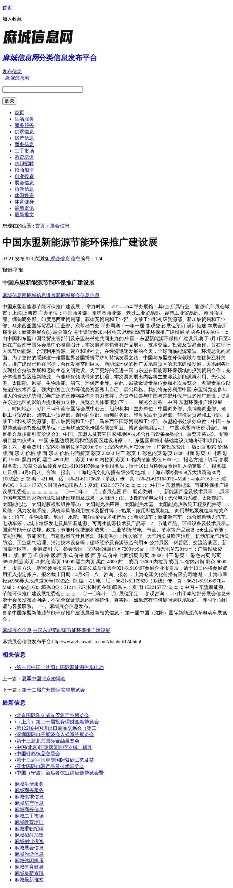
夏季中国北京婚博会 (44, 678)
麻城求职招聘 (29, 828)
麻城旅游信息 (29, 854)
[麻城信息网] (40, 43)
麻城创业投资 (29, 841)
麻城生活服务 (29, 784)
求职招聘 (24, 163)
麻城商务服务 (29, 790)
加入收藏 (12, 19)
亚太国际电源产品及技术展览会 (49, 766)
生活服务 (24, 118)
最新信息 (13, 702)
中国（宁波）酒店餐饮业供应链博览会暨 (59, 772)
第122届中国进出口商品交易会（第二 (55, 728)
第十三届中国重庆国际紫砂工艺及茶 (54, 760)
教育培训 (24, 157)
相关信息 (13, 654)
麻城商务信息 (29, 809)
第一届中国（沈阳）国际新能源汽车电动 (59, 667)
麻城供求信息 (29, 796)
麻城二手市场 (29, 815)
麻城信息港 (39, 295)
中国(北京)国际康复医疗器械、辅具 (53, 747)
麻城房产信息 (29, 803)
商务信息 (24, 144)
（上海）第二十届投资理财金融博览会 (57, 721)
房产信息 (24, 138)
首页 (7, 7)
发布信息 (12, 71)
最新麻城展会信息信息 (75, 295)
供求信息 (24, 131)
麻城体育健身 (29, 866)
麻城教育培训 (29, 822)
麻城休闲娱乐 (29, 860)
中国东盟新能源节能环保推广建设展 (71, 630)
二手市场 (24, 150)
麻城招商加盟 (29, 835)
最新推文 (24, 214)
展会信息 (24, 182)
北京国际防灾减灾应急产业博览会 (52, 715)
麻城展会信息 (17, 630)
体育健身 (24, 201)
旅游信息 (24, 189)
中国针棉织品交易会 (37, 753)
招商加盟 (24, 169)
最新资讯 (24, 208)
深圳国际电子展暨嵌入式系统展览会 (54, 734)
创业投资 (24, 176)
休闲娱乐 (24, 195)
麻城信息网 (14, 295)
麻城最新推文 (29, 879)
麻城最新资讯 (29, 873)
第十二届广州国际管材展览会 (53, 689)
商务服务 (24, 125)
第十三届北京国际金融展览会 (47, 740)
